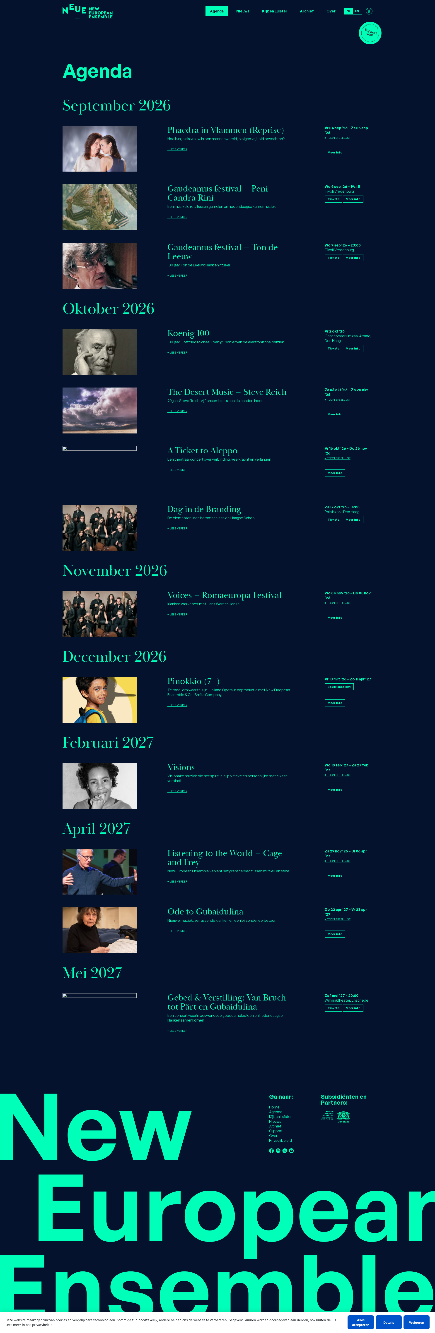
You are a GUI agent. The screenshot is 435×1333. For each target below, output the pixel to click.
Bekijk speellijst (339, 687)
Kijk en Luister (274, 11)
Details (388, 1322)
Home (274, 1107)
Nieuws (242, 11)
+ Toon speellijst (337, 137)
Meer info (335, 152)
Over (331, 11)
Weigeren (416, 1322)
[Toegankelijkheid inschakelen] (369, 11)
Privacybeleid (280, 1140)
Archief (307, 11)
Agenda (217, 11)
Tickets (333, 199)
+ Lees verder (177, 149)
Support (276, 1131)
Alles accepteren (360, 1322)
